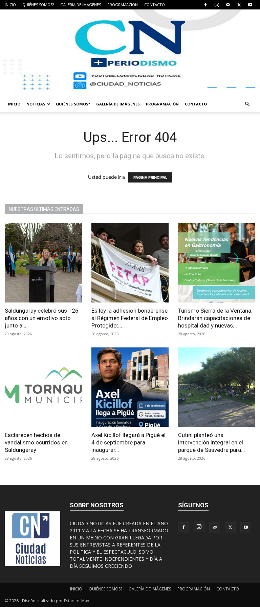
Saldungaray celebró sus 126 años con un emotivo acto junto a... (42, 318)
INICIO (10, 4)
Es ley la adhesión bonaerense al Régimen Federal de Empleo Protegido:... (129, 318)
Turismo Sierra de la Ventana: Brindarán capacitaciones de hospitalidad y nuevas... (215, 318)
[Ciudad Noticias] (130, 52)
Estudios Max (76, 601)
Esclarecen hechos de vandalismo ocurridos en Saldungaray (36, 442)
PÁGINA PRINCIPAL (150, 177)
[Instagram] (217, 4)
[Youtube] (250, 4)
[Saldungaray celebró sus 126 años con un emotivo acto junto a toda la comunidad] (43, 262)
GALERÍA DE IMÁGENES (80, 4)
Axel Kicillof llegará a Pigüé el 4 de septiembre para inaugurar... (128, 442)
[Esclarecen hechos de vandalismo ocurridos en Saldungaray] (43, 387)
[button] (247, 104)
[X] (239, 4)
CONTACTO (154, 4)
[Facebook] (205, 4)
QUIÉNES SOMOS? (38, 4)
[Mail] (228, 4)
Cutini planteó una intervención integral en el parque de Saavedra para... (211, 442)
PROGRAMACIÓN (122, 4)
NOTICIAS (35, 103)
